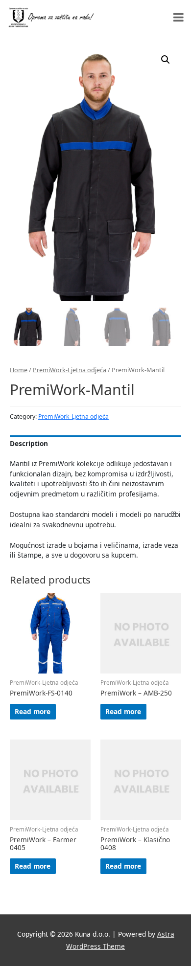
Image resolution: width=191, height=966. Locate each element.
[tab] (95, 443)
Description (29, 443)
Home (18, 370)
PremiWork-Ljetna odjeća (69, 370)
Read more (32, 711)
